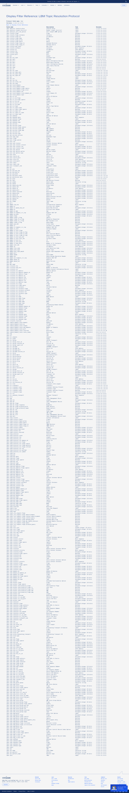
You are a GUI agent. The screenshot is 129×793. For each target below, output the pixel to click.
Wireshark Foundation (7, 791)
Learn (22, 5)
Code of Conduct (30, 791)
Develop (52, 5)
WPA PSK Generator (88, 780)
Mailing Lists (104, 778)
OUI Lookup (87, 778)
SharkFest (103, 780)
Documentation (71, 778)
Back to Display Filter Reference (17, 25)
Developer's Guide (121, 781)
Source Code (37, 778)
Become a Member (122, 784)
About (53, 785)
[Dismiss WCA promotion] (127, 785)
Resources (29, 5)
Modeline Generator (89, 783)
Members (60, 5)
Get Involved (120, 778)
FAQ (52, 781)
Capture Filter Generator (90, 785)
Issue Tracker (120, 780)
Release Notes (38, 780)
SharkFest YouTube (55, 783)
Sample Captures (71, 781)
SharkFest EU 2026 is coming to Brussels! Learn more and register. (62, 1)
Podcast (102, 781)
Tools (37, 5)
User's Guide (54, 778)
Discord (102, 786)
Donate (123, 5)
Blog (102, 783)
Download (15, 5)
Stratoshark (37, 781)
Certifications (66, 5)
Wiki (69, 780)
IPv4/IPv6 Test (88, 781)
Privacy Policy (22, 791)
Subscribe (6, 784)
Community (44, 5)
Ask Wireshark (104, 785)
